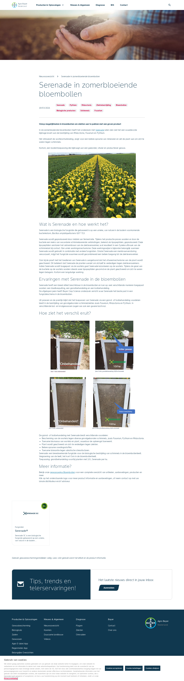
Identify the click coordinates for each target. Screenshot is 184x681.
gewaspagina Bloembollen (62, 472)
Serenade (100, 130)
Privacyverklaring (11, 678)
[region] (92, 668)
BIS (112, 5)
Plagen (79, 625)
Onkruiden (81, 634)
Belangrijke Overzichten (22, 652)
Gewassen (17, 639)
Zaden (15, 634)
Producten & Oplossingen (50, 4)
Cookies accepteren (114, 668)
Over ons (112, 630)
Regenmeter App (20, 648)
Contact (124, 5)
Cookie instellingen (133, 668)
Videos (47, 639)
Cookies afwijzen (152, 668)
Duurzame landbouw (53, 634)
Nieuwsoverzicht (51, 625)
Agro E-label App (20, 643)
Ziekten (79, 630)
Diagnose (100, 5)
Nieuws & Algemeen (80, 5)
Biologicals (17, 630)
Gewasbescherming (21, 625)
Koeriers (47, 630)
